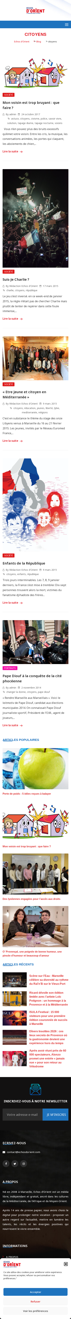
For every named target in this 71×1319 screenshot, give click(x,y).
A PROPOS (12, 1257)
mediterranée (29, 412)
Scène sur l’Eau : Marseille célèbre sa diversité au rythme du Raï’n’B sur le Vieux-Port (48, 979)
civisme (35, 118)
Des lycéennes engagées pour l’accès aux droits (31, 898)
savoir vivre (55, 118)
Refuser (35, 1301)
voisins (58, 123)
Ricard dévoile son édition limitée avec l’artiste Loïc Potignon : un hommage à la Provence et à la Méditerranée (48, 998)
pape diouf (44, 692)
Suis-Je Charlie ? (16, 279)
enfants (21, 574)
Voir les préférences (35, 1311)
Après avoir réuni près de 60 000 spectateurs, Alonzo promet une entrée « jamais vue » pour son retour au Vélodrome (47, 1058)
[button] (66, 1264)
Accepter (35, 1292)
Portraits (10, 668)
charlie (10, 290)
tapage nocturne (44, 123)
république (31, 290)
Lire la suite (11, 151)
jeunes (40, 408)
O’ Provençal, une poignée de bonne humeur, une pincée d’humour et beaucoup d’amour (32, 953)
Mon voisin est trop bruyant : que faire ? (27, 846)
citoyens (25, 118)
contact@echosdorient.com (23, 1152)
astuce (15, 118)
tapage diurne (25, 123)
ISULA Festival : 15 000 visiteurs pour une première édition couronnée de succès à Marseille (48, 1018)
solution (11, 123)
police (44, 118)
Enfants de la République (24, 563)
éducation (30, 408)
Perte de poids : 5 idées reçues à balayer (27, 793)
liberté (49, 408)
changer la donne (16, 692)
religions (43, 412)
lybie (56, 408)
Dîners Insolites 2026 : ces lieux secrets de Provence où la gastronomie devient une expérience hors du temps (48, 1037)
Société (8, 94)
